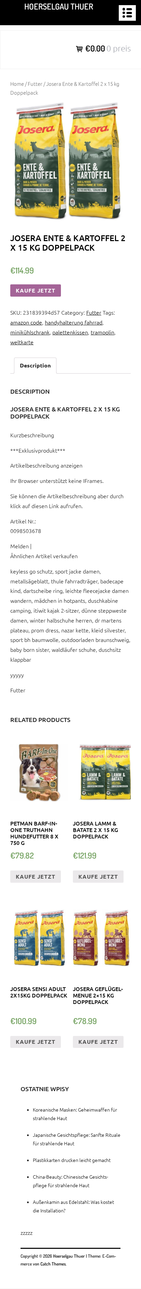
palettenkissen (70, 332)
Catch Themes (53, 1264)
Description (35, 365)
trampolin (102, 332)
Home (17, 83)
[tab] (35, 366)
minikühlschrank (30, 332)
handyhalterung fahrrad (73, 322)
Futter (35, 83)
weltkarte (22, 342)
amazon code (26, 322)
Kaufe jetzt (35, 290)
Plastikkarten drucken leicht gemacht (72, 1160)
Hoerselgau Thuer (58, 6)
